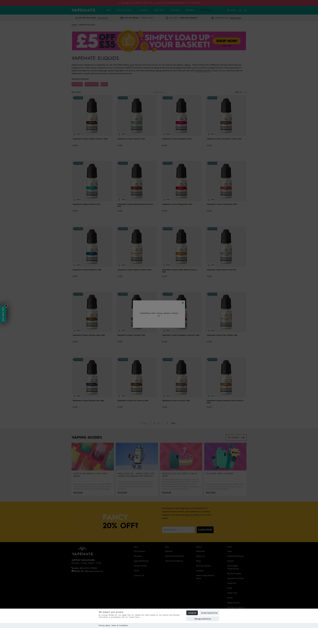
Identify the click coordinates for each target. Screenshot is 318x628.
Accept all (192, 613)
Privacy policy (104, 625)
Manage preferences (203, 619)
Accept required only (209, 613)
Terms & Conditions (119, 625)
